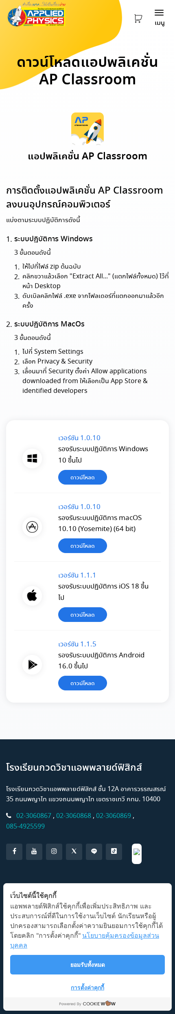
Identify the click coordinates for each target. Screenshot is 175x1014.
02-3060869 (113, 815)
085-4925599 (25, 826)
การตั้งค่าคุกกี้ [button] (87, 987)
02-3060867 (33, 815)
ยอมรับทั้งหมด (87, 964)
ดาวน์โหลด (82, 477)
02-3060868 (73, 815)
